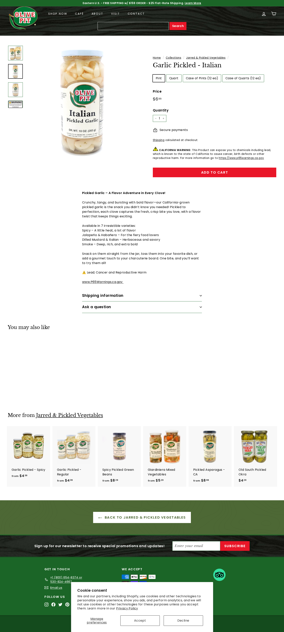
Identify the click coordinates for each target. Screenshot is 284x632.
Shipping (158, 140)
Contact (136, 14)
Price (157, 91)
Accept (140, 620)
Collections (173, 58)
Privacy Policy (127, 608)
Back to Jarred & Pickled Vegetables (145, 517)
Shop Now (57, 14)
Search (178, 26)
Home (157, 58)
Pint (159, 78)
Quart (174, 78)
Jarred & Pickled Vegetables (205, 58)
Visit (115, 14)
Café (79, 14)
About (97, 14)
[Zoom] (83, 102)
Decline (183, 620)
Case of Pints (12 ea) (202, 78)
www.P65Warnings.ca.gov (102, 282)
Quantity (160, 110)
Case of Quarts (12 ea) (243, 78)
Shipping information (102, 295)
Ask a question (96, 307)
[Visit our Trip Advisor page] (219, 575)
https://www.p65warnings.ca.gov (241, 158)
